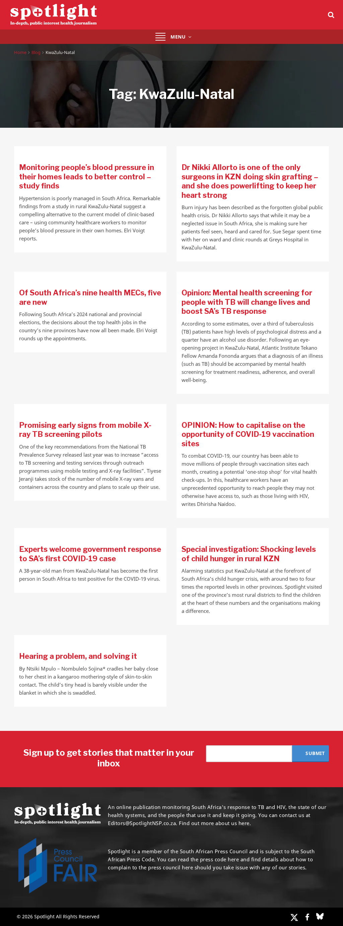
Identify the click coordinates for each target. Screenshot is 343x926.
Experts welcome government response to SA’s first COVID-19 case (90, 554)
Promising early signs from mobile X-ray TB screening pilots (85, 430)
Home (20, 52)
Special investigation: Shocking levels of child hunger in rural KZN (249, 554)
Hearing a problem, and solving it (78, 656)
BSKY (320, 916)
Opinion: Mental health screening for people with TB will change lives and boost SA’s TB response (247, 301)
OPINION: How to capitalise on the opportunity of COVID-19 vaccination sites (248, 434)
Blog (36, 52)
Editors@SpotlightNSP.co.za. (143, 823)
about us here (232, 823)
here (233, 859)
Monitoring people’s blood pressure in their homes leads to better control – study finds (86, 176)
